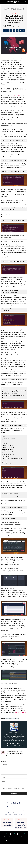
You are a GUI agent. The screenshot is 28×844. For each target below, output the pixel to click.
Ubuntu (21, 840)
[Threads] (23, 745)
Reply (7, 757)
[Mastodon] (21, 745)
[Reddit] (15, 745)
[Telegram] (20, 30)
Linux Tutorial (9, 718)
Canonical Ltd (15, 841)
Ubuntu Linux (16, 718)
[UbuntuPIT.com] (13, 2)
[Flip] (23, 30)
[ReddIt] (17, 30)
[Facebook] (4, 30)
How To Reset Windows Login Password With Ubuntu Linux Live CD (21, 825)
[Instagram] (9, 745)
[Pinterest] (11, 30)
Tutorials (9, 8)
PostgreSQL (17, 95)
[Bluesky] (19, 745)
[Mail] (10, 745)
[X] (7, 30)
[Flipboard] (7, 745)
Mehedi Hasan (8, 25)
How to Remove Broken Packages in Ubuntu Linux (7, 824)
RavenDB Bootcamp (20, 712)
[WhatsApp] (14, 30)
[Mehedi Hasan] (14, 727)
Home (5, 8)
